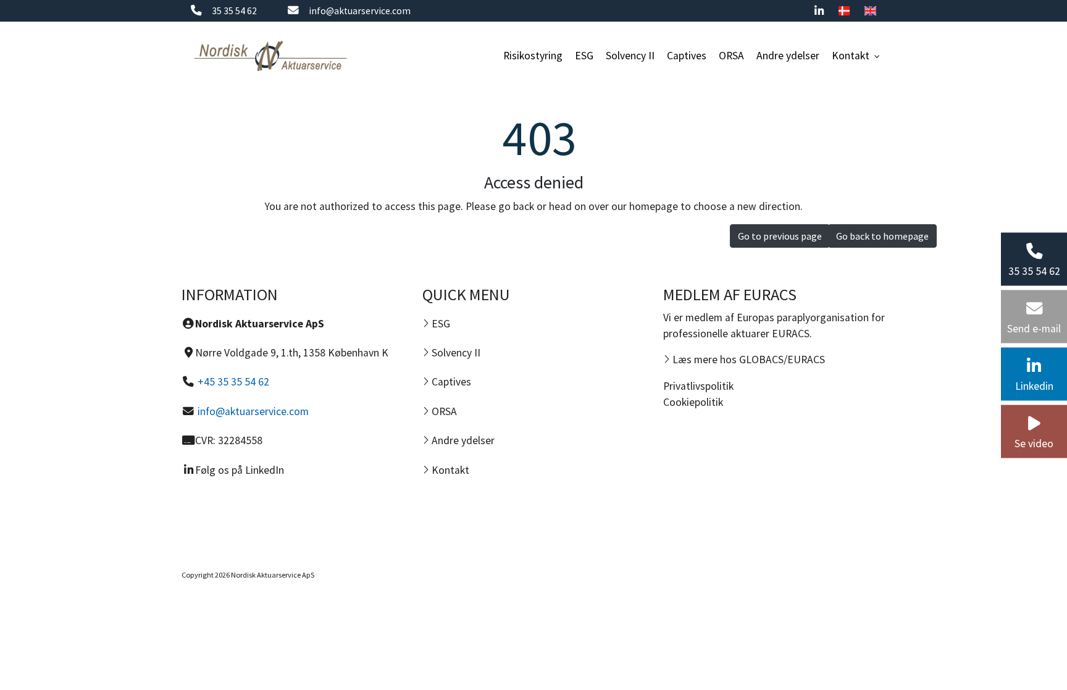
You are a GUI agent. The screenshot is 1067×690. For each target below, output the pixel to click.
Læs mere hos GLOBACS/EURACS (747, 359)
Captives (450, 382)
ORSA (443, 411)
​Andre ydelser (462, 440)
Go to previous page (780, 236)
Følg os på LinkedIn (239, 470)
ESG (439, 323)
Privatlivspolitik (698, 386)
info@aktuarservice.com (360, 11)
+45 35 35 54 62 (233, 382)
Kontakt (449, 470)
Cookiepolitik (693, 402)
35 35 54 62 (234, 11)
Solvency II (454, 353)
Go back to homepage (882, 236)
